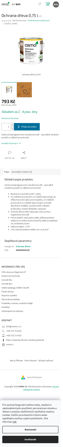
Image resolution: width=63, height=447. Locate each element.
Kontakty (6, 307)
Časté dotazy (8, 291)
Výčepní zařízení (45, 360)
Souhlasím (30, 439)
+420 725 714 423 (13, 331)
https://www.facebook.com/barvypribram (25, 340)
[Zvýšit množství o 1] (12, 125)
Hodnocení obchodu (11, 276)
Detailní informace (10, 143)
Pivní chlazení (30, 360)
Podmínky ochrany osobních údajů (17, 303)
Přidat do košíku (29, 126)
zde (15, 421)
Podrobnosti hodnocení (38, 20)
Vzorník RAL (7, 280)
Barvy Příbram (16, 360)
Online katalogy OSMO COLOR (15, 287)
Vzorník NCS (7, 283)
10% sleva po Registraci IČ (14, 272)
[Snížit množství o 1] (12, 128)
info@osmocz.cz (13, 326)
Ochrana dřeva (23, 246)
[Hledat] (39, 4)
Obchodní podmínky (11, 299)
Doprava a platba (9, 295)
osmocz (9, 344)
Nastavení (30, 429)
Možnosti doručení (10, 118)
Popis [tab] (6, 171)
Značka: (10, 23)
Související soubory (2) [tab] (21, 171)
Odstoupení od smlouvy (12, 311)
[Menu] (55, 4)
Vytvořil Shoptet (34, 377)
